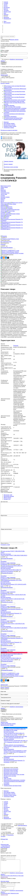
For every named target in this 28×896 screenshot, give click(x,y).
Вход (5, 21)
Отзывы (6, 3)
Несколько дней (8, 494)
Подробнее (3, 561)
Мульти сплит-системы (10, 775)
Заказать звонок (14, 39)
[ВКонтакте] (1, 258)
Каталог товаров (5, 83)
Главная (6, 2)
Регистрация (7, 22)
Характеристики (5, 209)
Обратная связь (5, 844)
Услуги (5, 6)
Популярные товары (9, 123)
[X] (8, 258)
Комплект (3, 206)
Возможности (7, 18)
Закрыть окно (4, 75)
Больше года (7, 499)
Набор (2, 205)
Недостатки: (4, 515)
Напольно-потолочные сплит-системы (14, 774)
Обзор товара (4, 204)
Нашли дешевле (14, 252)
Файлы (2, 216)
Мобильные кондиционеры (11, 768)
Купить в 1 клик (14, 250)
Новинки (6, 122)
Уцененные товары (9, 127)
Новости (6, 14)
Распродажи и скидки (9, 124)
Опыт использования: (6, 492)
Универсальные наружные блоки (12, 785)
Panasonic (3, 244)
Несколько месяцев (9, 496)
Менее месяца (7, 497)
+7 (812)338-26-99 (5, 845)
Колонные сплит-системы (11, 773)
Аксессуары (4, 211)
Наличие (3, 215)
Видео (2, 218)
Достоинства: (4, 501)
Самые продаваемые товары (8, 723)
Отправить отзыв (5, 544)
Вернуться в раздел (6, 202)
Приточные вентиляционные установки (14, 780)
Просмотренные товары (7, 725)
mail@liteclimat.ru (22, 825)
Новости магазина (7, 137)
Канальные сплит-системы (11, 771)
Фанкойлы (6, 784)
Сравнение (12, 563)
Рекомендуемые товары (10, 126)
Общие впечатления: (6, 529)
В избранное (4, 564)
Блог (5, 13)
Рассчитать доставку (18, 253)
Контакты (6, 17)
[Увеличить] (14, 220)
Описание (3, 208)
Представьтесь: (5, 543)
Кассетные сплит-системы (11, 770)
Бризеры (6, 777)
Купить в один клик (18, 875)
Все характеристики (6, 241)
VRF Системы (7, 778)
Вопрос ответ (7, 11)
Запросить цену (14, 893)
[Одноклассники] (4, 258)
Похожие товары (5, 213)
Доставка (6, 10)
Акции (5, 4)
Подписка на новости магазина (9, 130)
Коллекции (7, 7)
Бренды (6, 9)
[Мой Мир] (6, 258)
